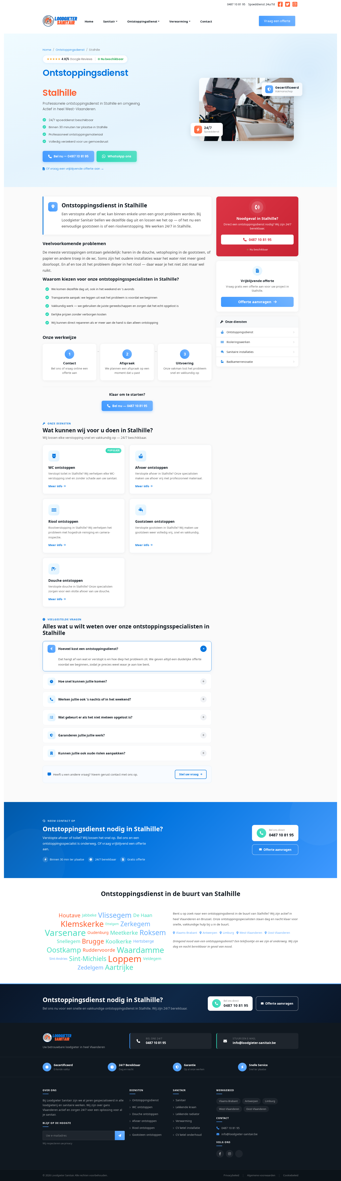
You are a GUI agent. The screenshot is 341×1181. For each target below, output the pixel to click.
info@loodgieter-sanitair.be (239, 1134)
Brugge (93, 941)
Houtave (70, 915)
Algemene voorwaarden (261, 1175)
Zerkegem (135, 924)
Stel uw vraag (189, 774)
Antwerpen (210, 933)
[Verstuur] (120, 1135)
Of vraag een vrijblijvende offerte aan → (75, 168)
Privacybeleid (231, 1175)
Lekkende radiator (188, 1114)
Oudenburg (98, 932)
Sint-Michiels (87, 958)
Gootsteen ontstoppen (147, 1135)
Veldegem (152, 958)
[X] (239, 1153)
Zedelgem (90, 967)
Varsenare (65, 932)
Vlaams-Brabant (186, 933)
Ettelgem (112, 924)
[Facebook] (220, 1153)
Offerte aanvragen (255, 301)
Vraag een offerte (277, 21)
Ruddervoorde (99, 950)
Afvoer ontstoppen (144, 1121)
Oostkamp (64, 950)
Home (47, 50)
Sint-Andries (58, 958)
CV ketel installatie (188, 1128)
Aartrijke (119, 967)
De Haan (142, 915)
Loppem (124, 958)
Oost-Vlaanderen (279, 933)
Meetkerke (124, 932)
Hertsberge (143, 941)
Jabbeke (89, 915)
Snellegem (68, 941)
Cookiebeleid (290, 1175)
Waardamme (140, 950)
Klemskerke (82, 924)
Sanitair (181, 1100)
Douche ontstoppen (145, 1114)
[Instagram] (229, 1153)
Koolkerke (119, 941)
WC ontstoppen (142, 1107)
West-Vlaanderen (251, 933)
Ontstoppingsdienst (70, 50)
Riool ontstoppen (143, 1128)
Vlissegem (115, 915)
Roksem (153, 932)
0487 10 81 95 (236, 4)
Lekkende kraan (186, 1107)
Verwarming (184, 1121)
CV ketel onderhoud (189, 1135)
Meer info (55, 486)
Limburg (228, 933)
